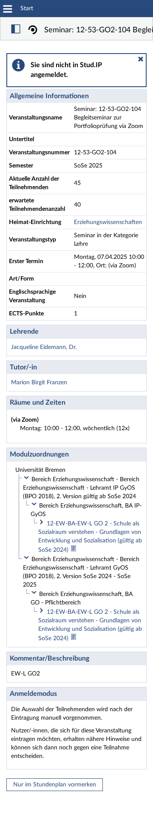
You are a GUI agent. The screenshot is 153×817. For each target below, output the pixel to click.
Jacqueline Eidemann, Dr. (43, 347)
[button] (140, 59)
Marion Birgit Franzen (39, 383)
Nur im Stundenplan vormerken (54, 785)
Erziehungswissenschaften (108, 222)
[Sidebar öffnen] (15, 30)
